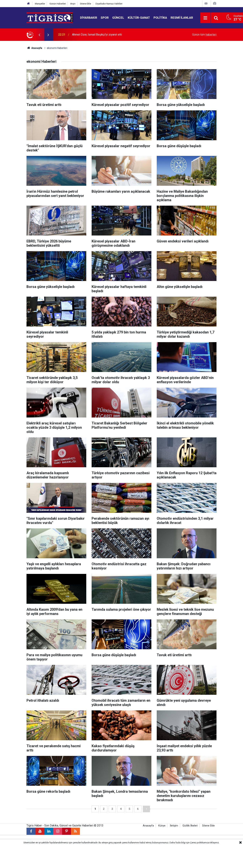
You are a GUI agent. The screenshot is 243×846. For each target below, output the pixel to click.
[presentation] (39, 35)
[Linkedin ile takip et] (48, 831)
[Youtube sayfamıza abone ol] (39, 831)
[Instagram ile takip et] (57, 831)
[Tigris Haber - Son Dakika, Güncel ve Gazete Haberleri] (50, 17)
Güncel (118, 17)
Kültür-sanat (139, 17)
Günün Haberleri (57, 3)
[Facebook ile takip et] (31, 831)
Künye (161, 825)
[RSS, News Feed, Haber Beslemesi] (75, 831)
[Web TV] (206, 3)
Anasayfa (36, 48)
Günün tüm (204, 34)
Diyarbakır (88, 17)
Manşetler (40, 3)
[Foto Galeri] (214, 3)
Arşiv (72, 3)
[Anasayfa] (28, 3)
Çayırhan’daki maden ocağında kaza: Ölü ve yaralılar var (105, 34)
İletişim (174, 825)
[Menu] (205, 18)
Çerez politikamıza (199, 842)
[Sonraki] (146, 809)
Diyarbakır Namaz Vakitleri (109, 3)
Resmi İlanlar (182, 17)
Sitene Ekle (85, 3)
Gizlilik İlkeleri (190, 825)
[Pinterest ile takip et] (66, 831)
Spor (105, 17)
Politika (160, 17)
